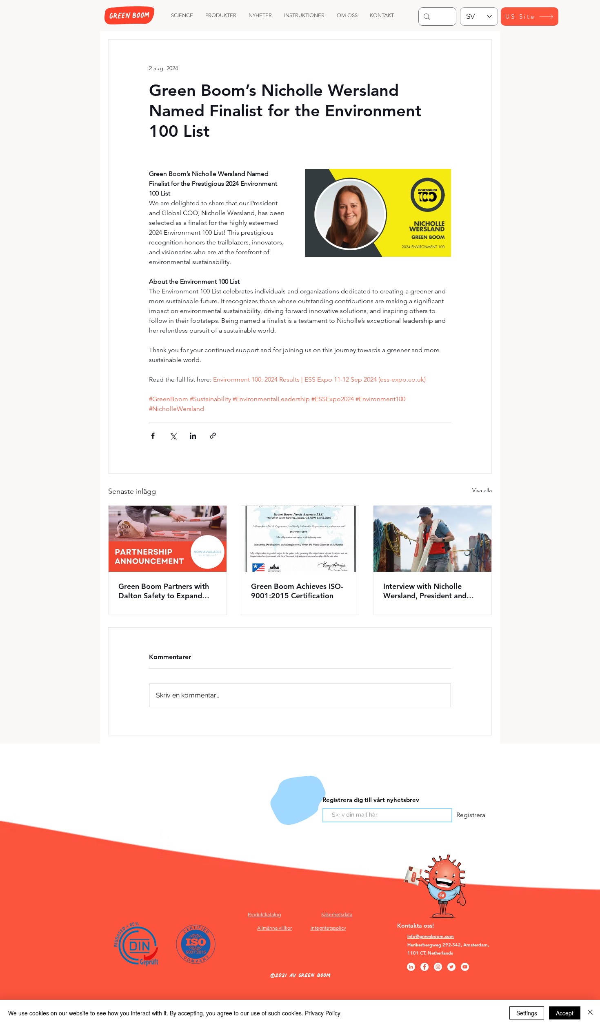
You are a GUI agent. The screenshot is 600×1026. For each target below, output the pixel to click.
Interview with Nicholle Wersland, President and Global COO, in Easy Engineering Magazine (425, 591)
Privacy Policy (322, 1013)
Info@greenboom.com (430, 936)
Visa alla (482, 490)
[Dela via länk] (213, 436)
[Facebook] (424, 967)
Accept (564, 1013)
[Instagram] (438, 967)
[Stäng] (590, 1012)
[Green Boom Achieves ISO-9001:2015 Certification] (300, 539)
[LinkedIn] (411, 967)
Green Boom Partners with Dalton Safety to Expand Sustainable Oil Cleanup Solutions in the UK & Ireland (167, 591)
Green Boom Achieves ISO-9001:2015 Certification (297, 591)
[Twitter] (451, 967)
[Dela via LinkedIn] (193, 436)
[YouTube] (465, 967)
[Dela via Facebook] (153, 436)
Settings (526, 1013)
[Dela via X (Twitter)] (173, 436)
